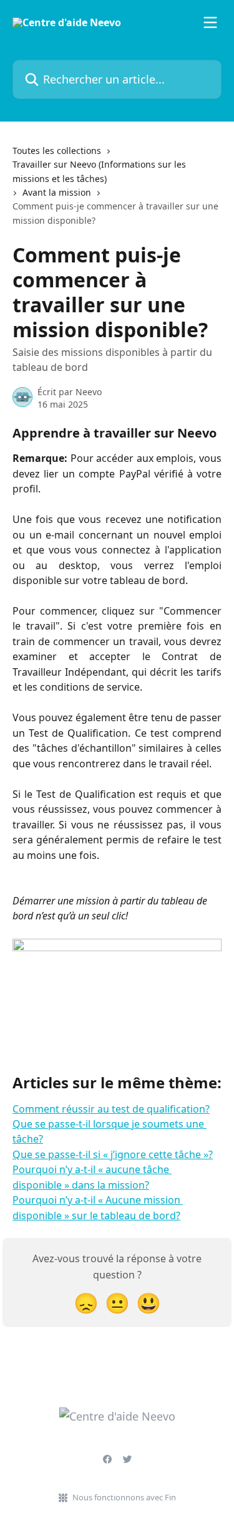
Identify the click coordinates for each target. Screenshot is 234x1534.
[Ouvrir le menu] (210, 22)
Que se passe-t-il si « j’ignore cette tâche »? (112, 1154)
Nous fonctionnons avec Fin (124, 1497)
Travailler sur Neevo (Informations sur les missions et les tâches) (99, 171)
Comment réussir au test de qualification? (111, 1109)
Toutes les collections (56, 150)
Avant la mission (56, 192)
